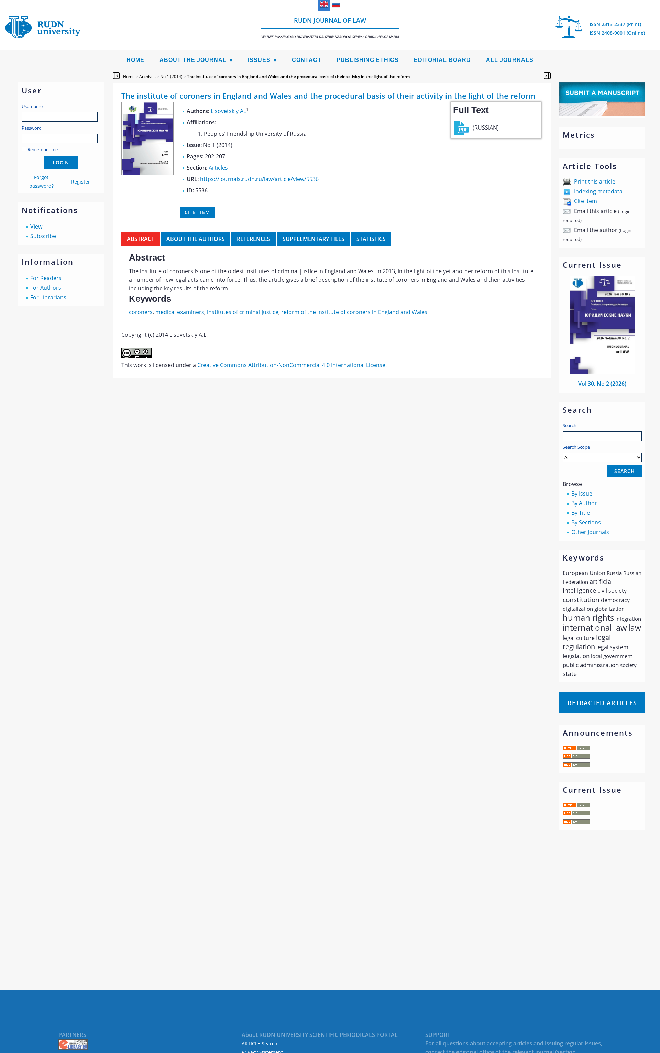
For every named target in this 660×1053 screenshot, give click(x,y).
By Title (580, 513)
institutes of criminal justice (242, 312)
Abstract (140, 239)
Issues (259, 60)
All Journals (510, 60)
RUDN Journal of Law (330, 27)
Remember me (43, 149)
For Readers (46, 278)
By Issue (581, 493)
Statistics (371, 239)
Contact (306, 60)
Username (32, 106)
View (36, 226)
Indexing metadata (598, 191)
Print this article (594, 181)
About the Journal (193, 60)
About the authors (195, 239)
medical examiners (179, 312)
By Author (584, 503)
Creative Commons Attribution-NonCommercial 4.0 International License (291, 365)
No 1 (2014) (171, 76)
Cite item (585, 201)
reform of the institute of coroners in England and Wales (354, 312)
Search (569, 425)
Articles (218, 167)
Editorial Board (442, 60)
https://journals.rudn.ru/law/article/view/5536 (259, 179)
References (253, 239)
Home (135, 60)
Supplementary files (313, 239)
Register (80, 181)
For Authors (45, 287)
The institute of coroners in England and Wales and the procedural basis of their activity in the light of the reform (298, 76)
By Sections (586, 522)
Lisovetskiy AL (228, 111)
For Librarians (48, 297)
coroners (141, 312)
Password (32, 128)
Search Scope (576, 447)
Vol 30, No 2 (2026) (602, 383)
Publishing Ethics (368, 60)
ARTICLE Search (259, 1043)
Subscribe (43, 236)
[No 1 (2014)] (147, 173)
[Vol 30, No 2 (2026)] (602, 371)
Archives (147, 76)
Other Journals (590, 532)
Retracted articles (602, 703)
